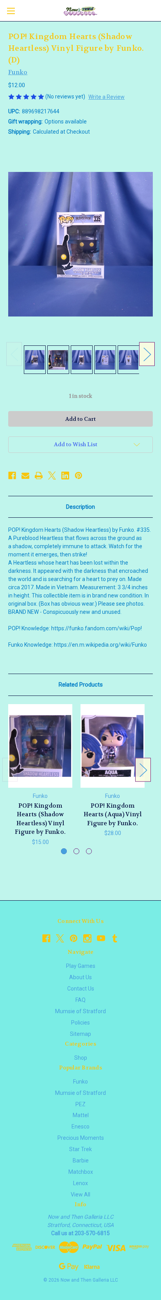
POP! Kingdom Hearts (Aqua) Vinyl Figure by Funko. (113, 814)
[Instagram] (87, 938)
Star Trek (80, 1149)
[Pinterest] (78, 475)
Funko (80, 1081)
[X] (52, 475)
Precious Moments (80, 1138)
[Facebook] (12, 475)
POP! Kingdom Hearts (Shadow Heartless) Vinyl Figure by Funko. (40, 819)
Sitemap (80, 1034)
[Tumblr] (115, 938)
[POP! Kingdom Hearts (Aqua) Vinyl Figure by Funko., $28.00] (112, 746)
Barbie (81, 1160)
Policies (80, 1022)
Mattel (81, 1115)
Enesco (80, 1126)
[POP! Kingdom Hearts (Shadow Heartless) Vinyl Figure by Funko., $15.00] (40, 746)
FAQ (80, 1000)
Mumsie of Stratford (80, 1011)
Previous (14, 354)
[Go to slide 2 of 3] (76, 851)
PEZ (80, 1104)
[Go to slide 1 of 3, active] (64, 851)
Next (147, 354)
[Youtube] (101, 938)
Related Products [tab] (81, 684)
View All (80, 1194)
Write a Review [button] (106, 97)
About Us (80, 977)
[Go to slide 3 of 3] (89, 851)
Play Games (80, 966)
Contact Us (80, 988)
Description (80, 506)
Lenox (80, 1183)
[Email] (25, 475)
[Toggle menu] (10, 10)
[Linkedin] (65, 475)
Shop (80, 1058)
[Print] (39, 475)
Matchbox (80, 1172)
